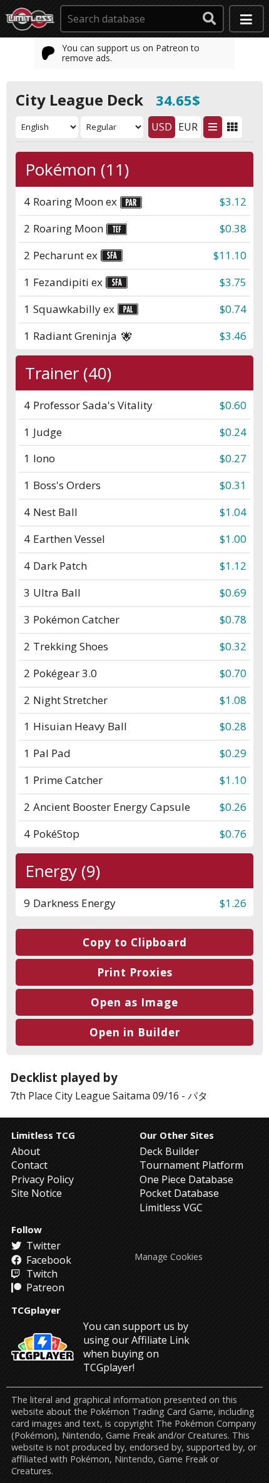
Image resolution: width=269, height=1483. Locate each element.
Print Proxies (135, 972)
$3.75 (233, 282)
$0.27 (233, 458)
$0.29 (233, 753)
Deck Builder (169, 1151)
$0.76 (233, 833)
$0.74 (233, 309)
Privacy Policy (42, 1179)
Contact (29, 1165)
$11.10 (229, 255)
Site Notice (36, 1193)
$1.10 (233, 780)
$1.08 (233, 700)
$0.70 (233, 673)
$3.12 (233, 201)
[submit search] (209, 18)
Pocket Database (179, 1193)
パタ (198, 1096)
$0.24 (233, 432)
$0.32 (233, 646)
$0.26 (233, 807)
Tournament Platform (191, 1165)
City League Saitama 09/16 (117, 1096)
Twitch (41, 1274)
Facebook (47, 1260)
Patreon (44, 1287)
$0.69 (233, 592)
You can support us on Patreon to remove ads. (131, 53)
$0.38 (233, 228)
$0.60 (233, 405)
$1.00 (233, 539)
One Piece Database (186, 1179)
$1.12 (233, 565)
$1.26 (233, 903)
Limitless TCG (43, 1135)
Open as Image (134, 1002)
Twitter (42, 1245)
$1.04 (233, 512)
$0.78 (233, 619)
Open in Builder (134, 1032)
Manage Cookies (168, 1257)
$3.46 (233, 336)
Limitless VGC (171, 1207)
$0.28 (233, 726)
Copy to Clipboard (135, 942)
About (25, 1151)
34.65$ (178, 100)
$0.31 (233, 485)
